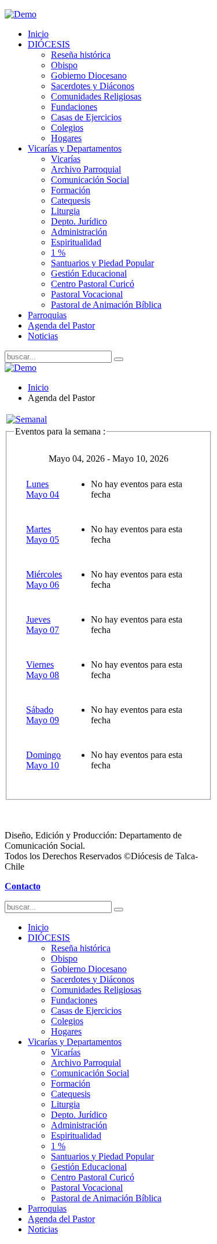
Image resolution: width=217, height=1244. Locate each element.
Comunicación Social (90, 180)
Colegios (67, 128)
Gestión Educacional (89, 273)
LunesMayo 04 (42, 489)
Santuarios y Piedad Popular (102, 263)
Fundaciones (74, 107)
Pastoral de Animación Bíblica (106, 305)
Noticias (43, 336)
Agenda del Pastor (61, 325)
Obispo (64, 65)
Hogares (66, 138)
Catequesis (70, 200)
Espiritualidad (76, 242)
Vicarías (65, 159)
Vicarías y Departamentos (75, 148)
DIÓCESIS (49, 44)
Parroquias (47, 315)
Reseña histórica (81, 55)
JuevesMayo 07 (42, 624)
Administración (79, 232)
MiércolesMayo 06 (44, 579)
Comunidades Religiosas (96, 96)
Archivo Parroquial (86, 169)
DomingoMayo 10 (43, 760)
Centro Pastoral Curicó (92, 284)
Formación (70, 190)
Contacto (23, 886)
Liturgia (65, 211)
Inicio (38, 34)
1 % (58, 252)
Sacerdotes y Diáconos (92, 86)
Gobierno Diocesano (89, 75)
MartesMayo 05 (42, 534)
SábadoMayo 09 (42, 715)
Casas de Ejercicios (86, 117)
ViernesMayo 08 (42, 670)
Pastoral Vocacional (87, 294)
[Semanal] (26, 419)
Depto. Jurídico (79, 221)
